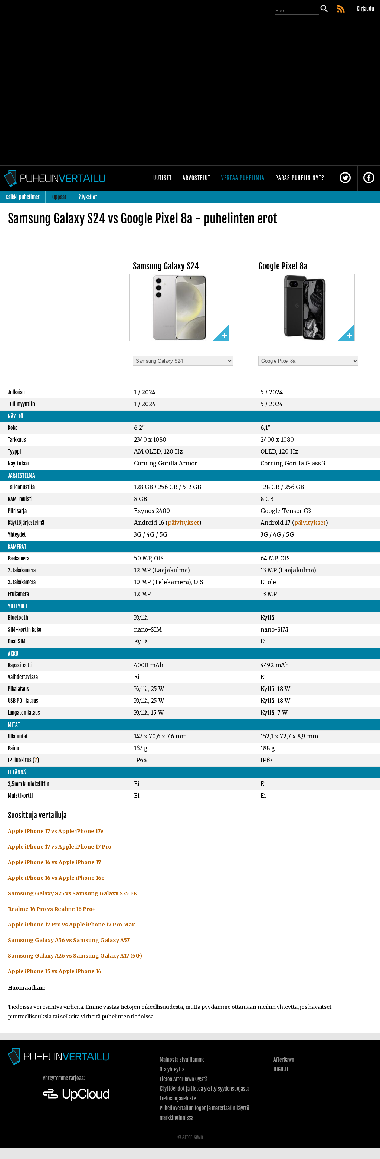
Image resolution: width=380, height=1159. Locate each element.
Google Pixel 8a (282, 266)
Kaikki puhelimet (23, 197)
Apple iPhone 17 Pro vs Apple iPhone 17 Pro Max (71, 924)
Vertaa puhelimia (243, 178)
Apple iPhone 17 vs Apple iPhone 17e (56, 831)
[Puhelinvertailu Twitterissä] (345, 178)
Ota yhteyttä (172, 1069)
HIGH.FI (280, 1069)
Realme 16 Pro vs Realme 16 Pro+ (51, 909)
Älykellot (88, 197)
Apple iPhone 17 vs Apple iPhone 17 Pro (59, 846)
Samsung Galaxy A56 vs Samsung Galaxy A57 (69, 940)
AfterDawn (283, 1060)
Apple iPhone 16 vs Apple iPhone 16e (56, 878)
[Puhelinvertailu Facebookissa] (369, 178)
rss (341, 9)
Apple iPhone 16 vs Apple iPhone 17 (54, 862)
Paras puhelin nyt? (299, 178)
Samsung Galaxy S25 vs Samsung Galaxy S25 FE (72, 893)
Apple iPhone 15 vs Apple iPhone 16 (54, 971)
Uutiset (162, 178)
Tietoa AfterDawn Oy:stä (183, 1079)
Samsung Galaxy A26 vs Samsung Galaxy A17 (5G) (75, 955)
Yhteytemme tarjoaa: (64, 1078)
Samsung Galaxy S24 (166, 266)
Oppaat (59, 197)
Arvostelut (196, 178)
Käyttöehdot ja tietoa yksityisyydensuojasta (204, 1089)
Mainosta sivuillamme (182, 1060)
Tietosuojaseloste (178, 1098)
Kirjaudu (365, 9)
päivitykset (183, 522)
